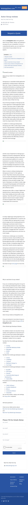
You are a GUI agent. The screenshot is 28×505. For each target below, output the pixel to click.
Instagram (6, 501)
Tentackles (8, 392)
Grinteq (8, 345)
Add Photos (5, 24)
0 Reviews (11, 22)
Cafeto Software (10, 385)
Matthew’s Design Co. (11, 363)
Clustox (8, 357)
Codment (8, 361)
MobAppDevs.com (8, 8)
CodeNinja (8, 359)
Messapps (8, 349)
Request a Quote (24, 8)
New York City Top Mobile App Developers (13, 409)
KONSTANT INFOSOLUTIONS (13, 347)
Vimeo (8, 501)
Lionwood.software (11, 391)
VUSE (7, 353)
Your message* (6, 440)
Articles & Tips (13, 486)
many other (7, 396)
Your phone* (5, 434)
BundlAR (8, 369)
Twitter (4, 501)
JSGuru (8, 389)
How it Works (13, 479)
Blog (20, 484)
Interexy (8, 373)
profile (21, 321)
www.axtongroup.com (11, 465)
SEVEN (7, 351)
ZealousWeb (9, 379)
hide (10, 54)
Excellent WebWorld (11, 387)
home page (14, 263)
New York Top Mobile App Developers (12, 412)
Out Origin (9, 365)
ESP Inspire (9, 371)
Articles (19, 7)
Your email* (5, 428)
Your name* (5, 422)
